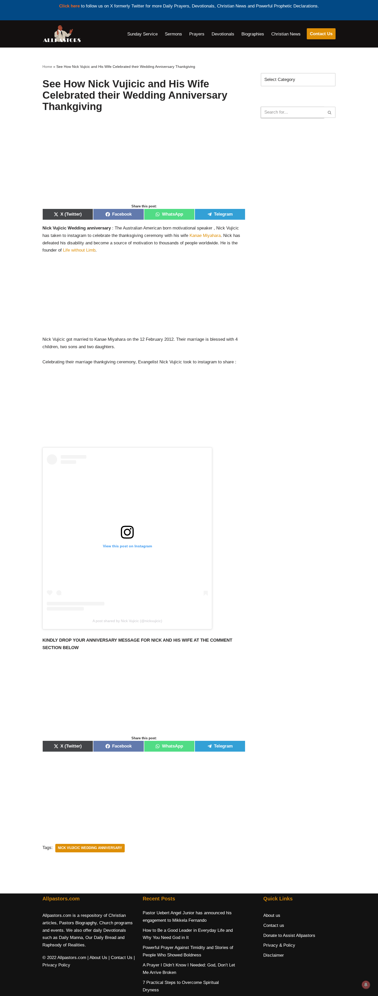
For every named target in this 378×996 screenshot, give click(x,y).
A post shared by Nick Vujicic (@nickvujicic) (127, 621)
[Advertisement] (143, 163)
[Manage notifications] (366, 985)
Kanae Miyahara (205, 235)
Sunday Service (142, 34)
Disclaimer (273, 955)
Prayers (196, 34)
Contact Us (321, 33)
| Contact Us (120, 957)
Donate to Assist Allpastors (289, 935)
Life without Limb (79, 250)
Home (47, 66)
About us (271, 915)
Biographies (252, 34)
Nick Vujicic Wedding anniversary (90, 848)
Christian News (286, 34)
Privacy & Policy (279, 945)
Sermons (173, 34)
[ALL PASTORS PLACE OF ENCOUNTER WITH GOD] (61, 34)
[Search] (330, 112)
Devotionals (223, 34)
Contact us (273, 925)
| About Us (97, 957)
